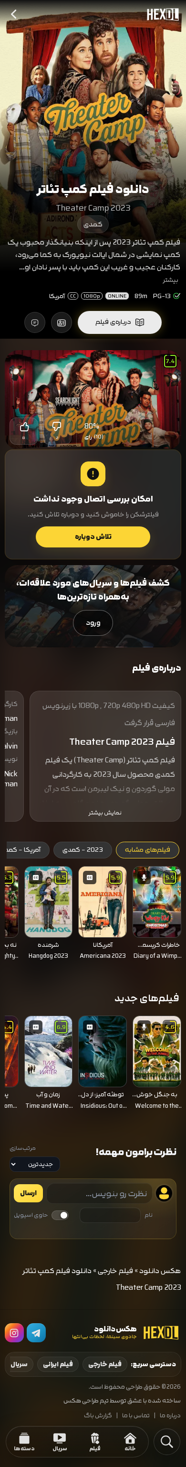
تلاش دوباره (93, 537)
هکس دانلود (160, 1271)
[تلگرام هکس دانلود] (36, 1332)
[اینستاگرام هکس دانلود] (14, 1332)
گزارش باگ (98, 1415)
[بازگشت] (14, 14)
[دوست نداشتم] (57, 426)
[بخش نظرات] (34, 322)
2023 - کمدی (82, 850)
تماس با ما (136, 1415)
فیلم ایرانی (58, 1364)
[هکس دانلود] (160, 14)
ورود (93, 622)
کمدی (93, 224)
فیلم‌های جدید (146, 998)
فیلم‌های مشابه (147, 850)
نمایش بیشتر (105, 812)
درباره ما (170, 1415)
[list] (93, 916)
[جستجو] (167, 1441)
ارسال (28, 1193)
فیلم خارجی (115, 1271)
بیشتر (170, 280)
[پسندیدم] (24, 426)
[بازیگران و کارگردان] (61, 322)
